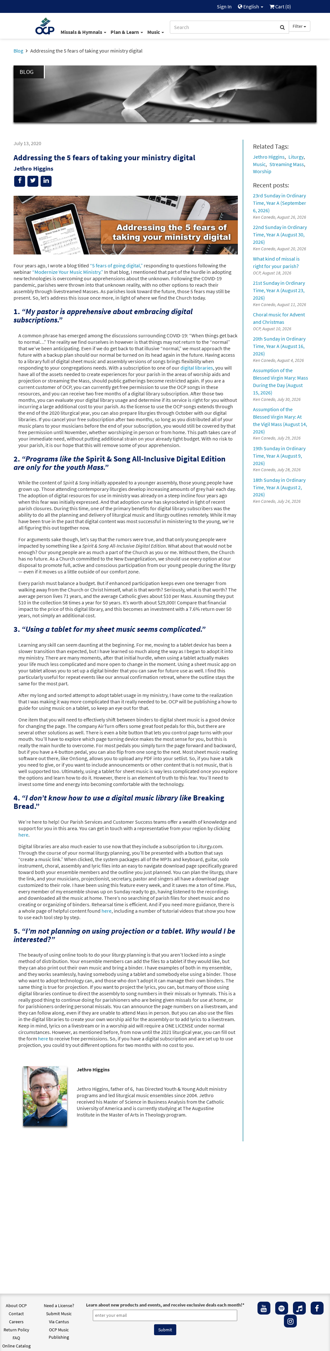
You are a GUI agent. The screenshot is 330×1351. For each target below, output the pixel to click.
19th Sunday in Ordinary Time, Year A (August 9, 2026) (279, 455)
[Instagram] (290, 1321)
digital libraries (196, 367)
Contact (16, 1313)
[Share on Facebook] (19, 181)
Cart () (282, 6)
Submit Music (59, 1313)
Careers (16, 1322)
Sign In (224, 6)
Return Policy (16, 1330)
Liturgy (296, 157)
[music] (299, 1308)
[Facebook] (317, 1308)
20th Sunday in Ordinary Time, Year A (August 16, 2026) (279, 346)
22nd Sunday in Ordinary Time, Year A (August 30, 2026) (280, 234)
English (251, 6)
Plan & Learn (125, 32)
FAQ (16, 1338)
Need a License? (59, 1305)
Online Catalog (16, 1346)
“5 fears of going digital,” (116, 265)
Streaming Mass (286, 164)
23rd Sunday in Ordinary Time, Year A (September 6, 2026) (279, 203)
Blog (18, 50)
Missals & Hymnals (82, 32)
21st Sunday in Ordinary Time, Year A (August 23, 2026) (279, 290)
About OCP (16, 1305)
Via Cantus (59, 1322)
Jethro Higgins (269, 157)
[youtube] (263, 1308)
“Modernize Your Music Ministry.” (67, 272)
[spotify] (281, 1308)
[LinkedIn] (46, 181)
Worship (262, 171)
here (23, 834)
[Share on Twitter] (32, 181)
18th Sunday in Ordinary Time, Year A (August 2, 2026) (279, 487)
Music (154, 32)
